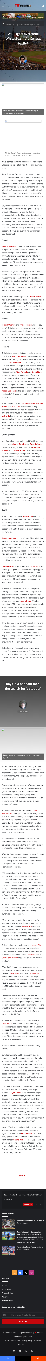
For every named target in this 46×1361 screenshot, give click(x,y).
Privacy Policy (7, 1293)
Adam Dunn (25, 601)
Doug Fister (37, 372)
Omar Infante (36, 444)
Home (4, 1285)
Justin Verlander (19, 356)
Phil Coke (16, 406)
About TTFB (6, 1289)
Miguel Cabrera (9, 325)
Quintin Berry (35, 296)
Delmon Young (19, 450)
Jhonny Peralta (19, 444)
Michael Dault (22, 66)
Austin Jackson (9, 246)
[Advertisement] (24, 1264)
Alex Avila (35, 566)
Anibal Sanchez (9, 391)
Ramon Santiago (9, 538)
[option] (23, 1197)
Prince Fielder (26, 325)
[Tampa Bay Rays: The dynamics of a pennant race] (8, 1250)
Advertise (5, 1297)
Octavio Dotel (28, 403)
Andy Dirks (28, 516)
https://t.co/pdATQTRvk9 (32, 1195)
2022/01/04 (8, 1200)
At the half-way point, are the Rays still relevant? (25, 24)
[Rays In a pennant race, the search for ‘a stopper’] (8, 1224)
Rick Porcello (22, 372)
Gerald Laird (7, 566)
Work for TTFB (7, 1301)
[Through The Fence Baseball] (23, 5)
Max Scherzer (15, 362)
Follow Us (28, 1204)
